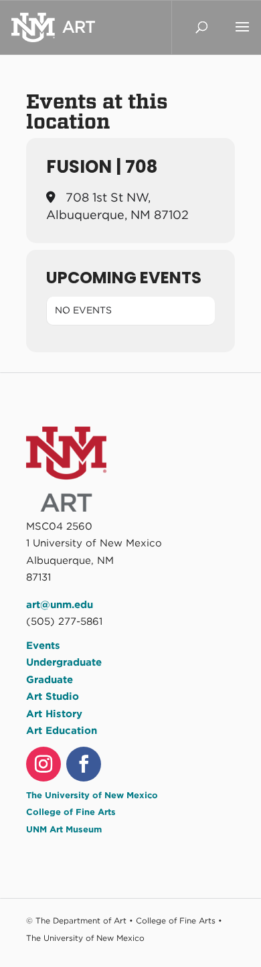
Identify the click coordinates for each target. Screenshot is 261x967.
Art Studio (52, 696)
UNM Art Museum (64, 829)
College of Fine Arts (71, 812)
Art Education (61, 731)
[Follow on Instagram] (43, 764)
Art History (54, 714)
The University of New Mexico (92, 795)
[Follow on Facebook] (83, 764)
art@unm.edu (59, 605)
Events (43, 646)
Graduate (49, 680)
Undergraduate (64, 662)
